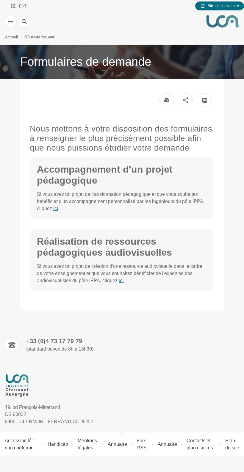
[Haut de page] (8, 464)
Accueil (11, 37)
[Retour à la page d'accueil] (222, 21)
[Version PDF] (204, 100)
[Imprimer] (166, 100)
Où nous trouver (39, 37)
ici (55, 208)
